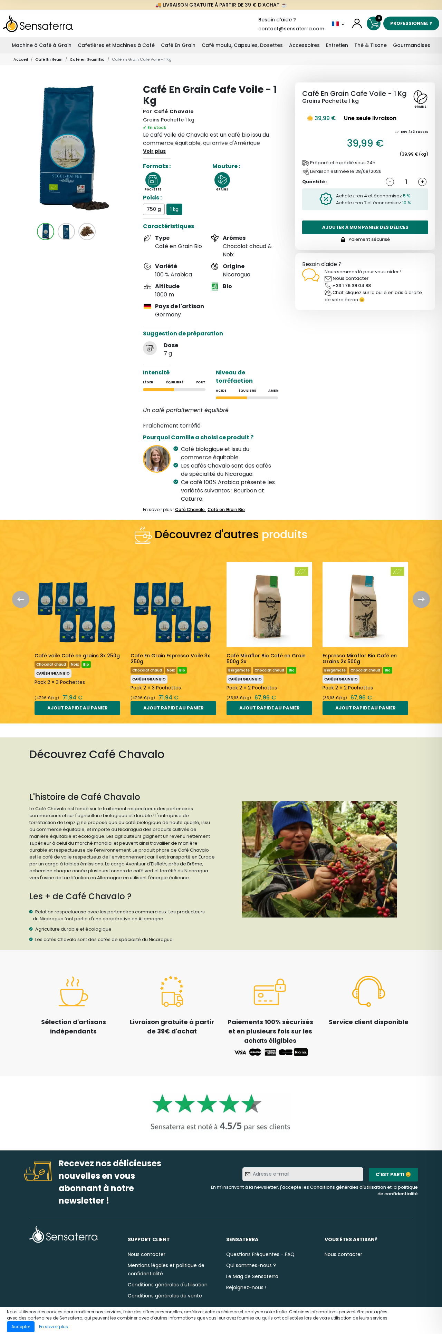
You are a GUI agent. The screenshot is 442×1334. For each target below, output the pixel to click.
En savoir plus (53, 1327)
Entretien (337, 45)
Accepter (20, 1327)
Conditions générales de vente (165, 1295)
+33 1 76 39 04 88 (352, 285)
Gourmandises (411, 45)
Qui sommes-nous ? (251, 1265)
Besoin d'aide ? (277, 19)
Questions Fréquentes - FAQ (260, 1254)
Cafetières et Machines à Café (116, 45)
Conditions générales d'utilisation (348, 1187)
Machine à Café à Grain (41, 45)
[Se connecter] (357, 23)
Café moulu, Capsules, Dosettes (242, 45)
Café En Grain (178, 45)
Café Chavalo (174, 111)
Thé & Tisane (370, 45)
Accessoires (304, 45)
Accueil (20, 59)
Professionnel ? (411, 23)
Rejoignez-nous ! (246, 1287)
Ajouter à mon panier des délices (365, 227)
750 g (154, 209)
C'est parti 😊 (393, 1174)
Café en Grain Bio (87, 59)
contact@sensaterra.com (291, 28)
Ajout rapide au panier (77, 708)
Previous (20, 599)
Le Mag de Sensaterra (252, 1276)
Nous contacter (350, 278)
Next (421, 599)
